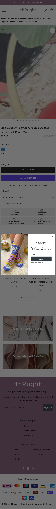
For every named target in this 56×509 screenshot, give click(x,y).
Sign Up (41, 259)
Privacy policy (46, 262)
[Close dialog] (53, 236)
